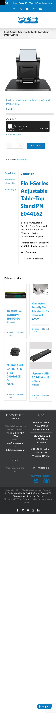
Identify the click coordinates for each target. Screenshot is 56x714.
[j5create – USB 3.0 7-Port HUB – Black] (41, 355)
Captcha (11, 119)
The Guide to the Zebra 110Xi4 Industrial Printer (41, 426)
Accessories (22, 159)
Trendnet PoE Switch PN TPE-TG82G (14, 314)
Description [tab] (10, 173)
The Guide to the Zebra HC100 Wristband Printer (41, 452)
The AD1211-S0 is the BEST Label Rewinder (41, 439)
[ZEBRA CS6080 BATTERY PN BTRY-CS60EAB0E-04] (15, 351)
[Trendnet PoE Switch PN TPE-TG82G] (15, 295)
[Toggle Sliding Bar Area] (2, 2)
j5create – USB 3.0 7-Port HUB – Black (40, 377)
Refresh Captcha (14, 134)
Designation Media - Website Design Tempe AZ (29, 493)
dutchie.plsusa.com (15, 449)
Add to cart (35, 145)
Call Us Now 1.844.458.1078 (18, 3)
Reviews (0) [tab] (10, 189)
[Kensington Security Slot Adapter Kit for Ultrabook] (41, 291)
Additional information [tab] (10, 181)
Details (21, 333)
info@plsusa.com (43, 3)
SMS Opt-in (37, 496)
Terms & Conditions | (22, 496)
